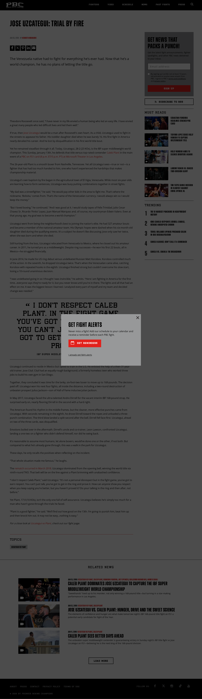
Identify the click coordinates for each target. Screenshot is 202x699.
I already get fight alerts (80, 354)
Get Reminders (87, 343)
